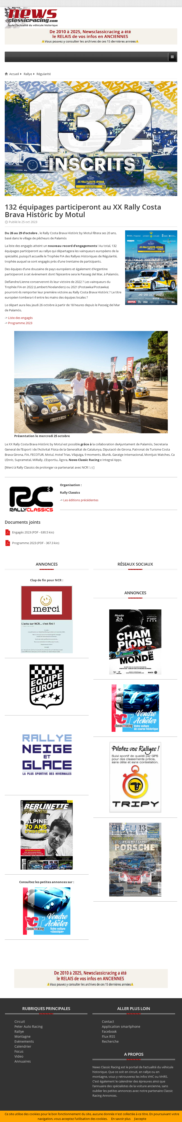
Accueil (14, 74)
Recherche (110, 1041)
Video (18, 1056)
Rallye (28, 74)
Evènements (24, 1041)
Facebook (109, 1031)
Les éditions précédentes (80, 500)
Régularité (43, 74)
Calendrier (22, 1046)
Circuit (19, 1021)
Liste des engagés (20, 318)
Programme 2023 (20, 323)
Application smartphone (121, 1026)
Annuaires (22, 1061)
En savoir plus (121, 1119)
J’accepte (140, 1119)
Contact (108, 1021)
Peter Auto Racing (28, 1026)
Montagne (22, 1036)
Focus (18, 1051)
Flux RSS (108, 1036)
